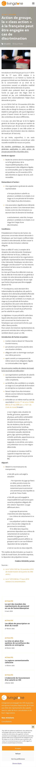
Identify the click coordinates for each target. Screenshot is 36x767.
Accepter (18, 748)
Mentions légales (17, 763)
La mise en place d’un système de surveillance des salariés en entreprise (17, 643)
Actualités (7, 44)
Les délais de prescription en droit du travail (17, 624)
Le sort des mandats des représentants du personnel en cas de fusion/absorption (17, 606)
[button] (33, 727)
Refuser (18, 754)
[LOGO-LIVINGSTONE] (12, 3)
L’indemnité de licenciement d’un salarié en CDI (17, 679)
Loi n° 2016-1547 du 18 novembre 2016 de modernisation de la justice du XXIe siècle (19, 571)
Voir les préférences (18, 759)
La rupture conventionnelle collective (17, 661)
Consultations (7, 721)
